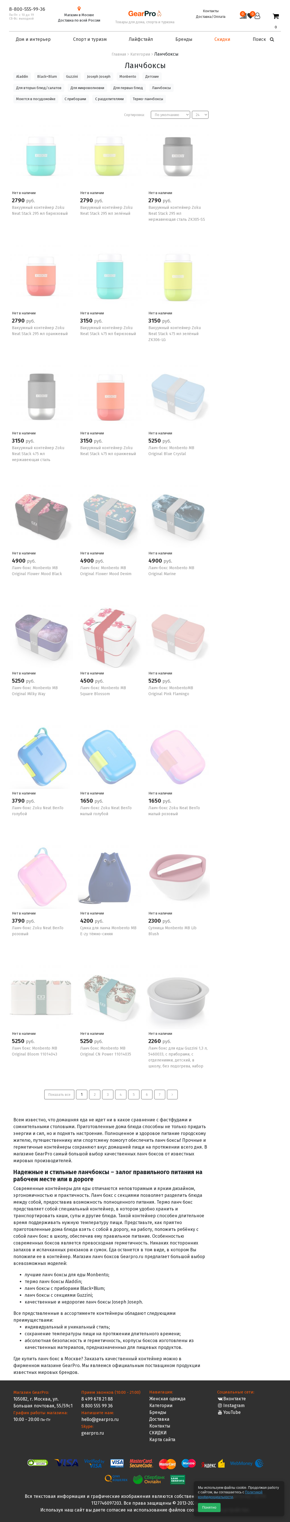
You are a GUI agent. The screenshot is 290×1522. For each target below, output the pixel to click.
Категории (160, 1405)
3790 (19, 800)
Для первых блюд (128, 88)
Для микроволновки (87, 88)
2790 (19, 200)
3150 (87, 320)
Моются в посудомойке (36, 99)
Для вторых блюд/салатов (38, 88)
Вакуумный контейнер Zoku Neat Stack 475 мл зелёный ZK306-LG (174, 333)
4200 (87, 920)
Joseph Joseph (98, 76)
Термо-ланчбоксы (148, 99)
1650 (87, 800)
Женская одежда (167, 1398)
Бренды (157, 1412)
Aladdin (22, 76)
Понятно (209, 1508)
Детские (152, 76)
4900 (19, 560)
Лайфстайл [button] (141, 39)
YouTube (232, 1412)
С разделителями (109, 99)
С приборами (75, 99)
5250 (155, 440)
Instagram (234, 1405)
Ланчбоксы (161, 88)
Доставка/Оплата (210, 16)
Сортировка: (134, 115)
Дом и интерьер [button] (33, 39)
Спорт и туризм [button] (90, 39)
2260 (155, 1041)
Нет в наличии (24, 193)
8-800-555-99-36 (27, 9)
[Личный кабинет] (257, 21)
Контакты (211, 11)
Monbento (128, 76)
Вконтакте (234, 1398)
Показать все (59, 1094)
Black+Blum (47, 76)
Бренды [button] (183, 39)
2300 (155, 920)
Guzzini (72, 76)
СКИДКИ (158, 1432)
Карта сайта (162, 1439)
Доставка (159, 1419)
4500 (87, 680)
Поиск (260, 39)
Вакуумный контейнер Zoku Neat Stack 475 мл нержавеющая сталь (38, 453)
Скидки (222, 39)
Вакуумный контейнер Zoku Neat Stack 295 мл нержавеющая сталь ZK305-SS (176, 213)
